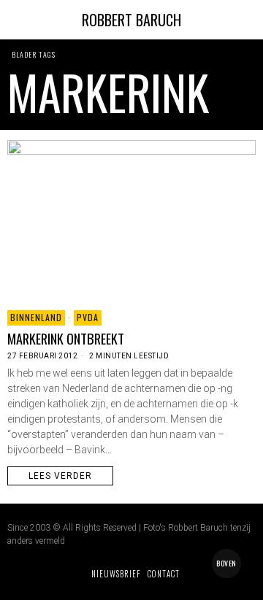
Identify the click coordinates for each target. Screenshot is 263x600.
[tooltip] (16, 573)
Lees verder (60, 476)
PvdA (88, 317)
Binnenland (36, 317)
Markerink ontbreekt (65, 338)
